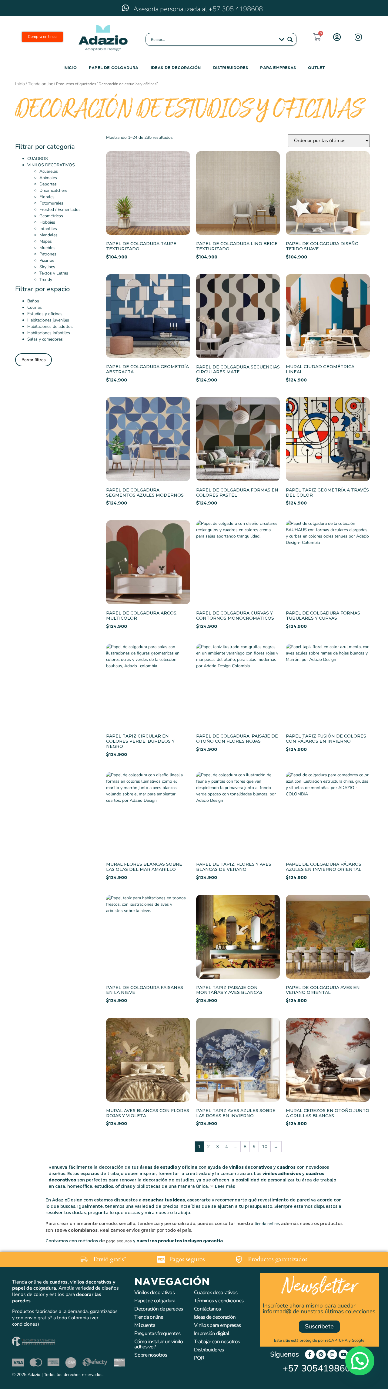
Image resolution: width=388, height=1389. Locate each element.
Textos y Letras (53, 273)
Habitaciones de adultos (50, 326)
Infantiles (48, 229)
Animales (48, 178)
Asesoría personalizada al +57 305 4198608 (198, 9)
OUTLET (316, 67)
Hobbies (47, 222)
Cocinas (34, 307)
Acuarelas (48, 171)
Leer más (225, 1186)
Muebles (47, 248)
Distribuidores (230, 67)
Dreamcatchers (53, 190)
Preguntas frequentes (157, 1333)
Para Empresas (278, 67)
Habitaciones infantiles (48, 333)
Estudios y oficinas (44, 314)
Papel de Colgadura (114, 67)
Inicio (70, 67)
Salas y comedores (45, 339)
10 (264, 1147)
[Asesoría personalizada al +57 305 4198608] (125, 8)
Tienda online (40, 84)
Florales (47, 197)
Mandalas (48, 235)
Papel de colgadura (154, 1300)
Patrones (47, 254)
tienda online (267, 1224)
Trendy (45, 279)
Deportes (48, 184)
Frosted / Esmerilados (60, 209)
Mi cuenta (144, 1325)
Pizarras (46, 260)
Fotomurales (51, 203)
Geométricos (51, 216)
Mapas (45, 241)
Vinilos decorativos (154, 1292)
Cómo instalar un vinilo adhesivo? (158, 1344)
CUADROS (37, 159)
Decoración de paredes (158, 1308)
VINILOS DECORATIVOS (51, 165)
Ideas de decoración (176, 67)
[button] (358, 1245)
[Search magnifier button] (290, 39)
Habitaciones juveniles (48, 320)
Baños (33, 301)
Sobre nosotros (150, 1354)
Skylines (47, 267)
